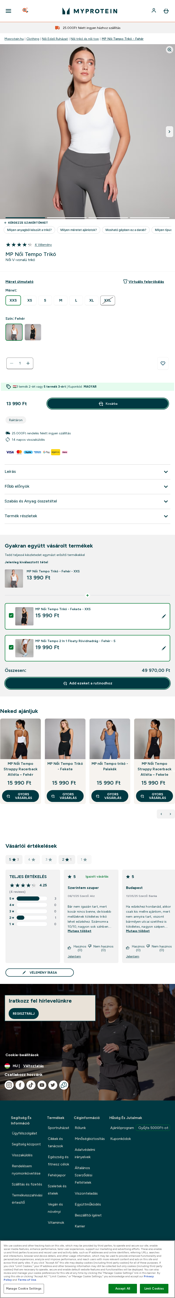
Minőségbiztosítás (90, 1139)
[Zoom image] (169, 49)
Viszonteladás (86, 1193)
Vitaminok (56, 1222)
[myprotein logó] (89, 11)
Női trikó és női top (85, 39)
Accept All (122, 1288)
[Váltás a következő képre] (169, 131)
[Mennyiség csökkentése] (12, 363)
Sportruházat (58, 1128)
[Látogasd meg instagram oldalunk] (9, 1085)
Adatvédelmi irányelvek (85, 1153)
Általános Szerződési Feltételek (83, 1175)
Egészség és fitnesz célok (58, 1160)
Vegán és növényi (55, 1208)
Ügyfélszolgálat (24, 1133)
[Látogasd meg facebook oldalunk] (20, 1085)
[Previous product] (161, 814)
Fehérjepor (57, 1175)
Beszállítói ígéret (88, 1215)
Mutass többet (79, 931)
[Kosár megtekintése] (166, 11)
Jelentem (74, 956)
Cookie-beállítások (22, 1055)
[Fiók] (154, 11)
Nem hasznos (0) (103, 948)
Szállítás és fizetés (27, 1184)
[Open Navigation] (8, 11)
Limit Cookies (154, 1288)
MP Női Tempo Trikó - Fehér (123, 39)
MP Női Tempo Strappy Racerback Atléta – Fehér (20, 769)
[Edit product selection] (164, 616)
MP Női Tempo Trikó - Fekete (65, 766)
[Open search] (25, 11)
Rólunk (80, 1128)
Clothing (32, 39)
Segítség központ (26, 1144)
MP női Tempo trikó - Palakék (110, 766)
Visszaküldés (22, 1155)
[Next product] (170, 814)
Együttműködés (88, 1204)
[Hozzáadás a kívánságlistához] (163, 363)
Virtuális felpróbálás (146, 282)
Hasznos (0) (80, 948)
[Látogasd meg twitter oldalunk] (52, 1085)
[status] (20, 363)
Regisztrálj (24, 1013)
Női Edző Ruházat (55, 39)
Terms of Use (27, 1279)
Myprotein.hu (14, 39)
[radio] (13, 300)
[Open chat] (63, 1085)
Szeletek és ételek (57, 1189)
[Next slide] (174, 771)
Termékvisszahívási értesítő (27, 1198)
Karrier (80, 1226)
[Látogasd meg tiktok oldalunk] (31, 1085)
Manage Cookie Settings (23, 1288)
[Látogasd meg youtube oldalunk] (41, 1085)
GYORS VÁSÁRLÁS (23, 796)
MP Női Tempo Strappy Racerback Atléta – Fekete (154, 769)
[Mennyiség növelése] (28, 363)
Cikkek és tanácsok (55, 1142)
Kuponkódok (120, 1139)
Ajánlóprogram (139, 1128)
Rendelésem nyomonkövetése (26, 1169)
